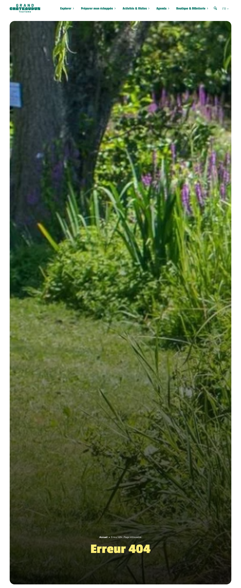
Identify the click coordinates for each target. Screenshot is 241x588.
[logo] (25, 8)
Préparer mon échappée (97, 8)
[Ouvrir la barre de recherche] (215, 8)
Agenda (161, 8)
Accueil (103, 537)
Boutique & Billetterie (190, 8)
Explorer (65, 8)
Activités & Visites (135, 8)
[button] (226, 8)
